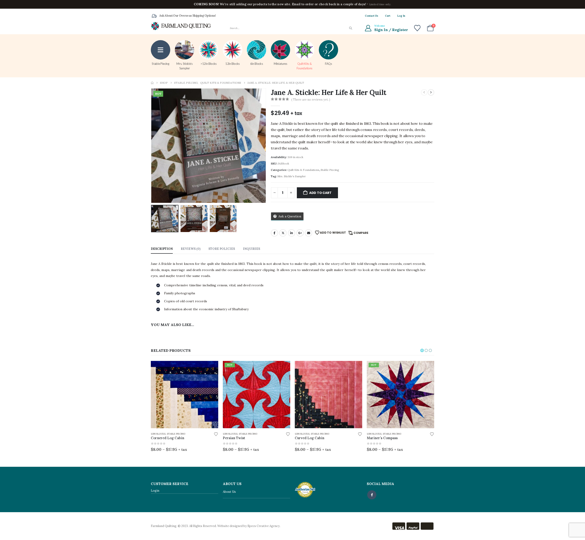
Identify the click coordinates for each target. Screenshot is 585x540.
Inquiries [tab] (251, 249)
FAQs (328, 63)
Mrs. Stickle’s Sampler (184, 66)
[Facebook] (415, 16)
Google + (300, 233)
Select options (211, 368)
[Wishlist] (417, 28)
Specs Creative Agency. (263, 526)
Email (308, 233)
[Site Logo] (181, 26)
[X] (423, 16)
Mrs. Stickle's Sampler (291, 176)
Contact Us (371, 15)
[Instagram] (431, 16)
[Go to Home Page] (152, 83)
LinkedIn (291, 233)
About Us (229, 492)
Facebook (274, 233)
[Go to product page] (184, 394)
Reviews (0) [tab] (190, 249)
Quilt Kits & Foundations (304, 66)
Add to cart (320, 192)
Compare (361, 233)
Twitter (283, 233)
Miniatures (280, 63)
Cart (387, 15)
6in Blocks (256, 63)
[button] (152, 145)
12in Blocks (232, 63)
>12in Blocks (208, 63)
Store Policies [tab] (221, 249)
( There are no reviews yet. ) (310, 100)
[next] (431, 92)
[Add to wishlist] (216, 434)
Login (155, 491)
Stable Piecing (160, 63)
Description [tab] (162, 249)
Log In (401, 15)
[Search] (350, 28)
